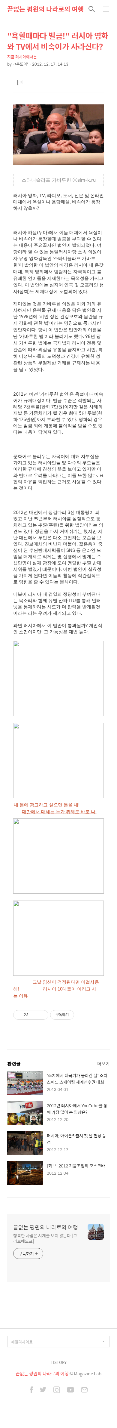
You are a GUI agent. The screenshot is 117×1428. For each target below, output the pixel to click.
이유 (23, 996)
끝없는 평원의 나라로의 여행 (45, 9)
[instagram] (56, 1390)
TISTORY (59, 1362)
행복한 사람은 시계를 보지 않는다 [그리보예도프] (45, 1238)
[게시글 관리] (41, 1014)
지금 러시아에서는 (22, 57)
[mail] (84, 1390)
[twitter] (43, 1390)
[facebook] (31, 1390)
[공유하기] (34, 1014)
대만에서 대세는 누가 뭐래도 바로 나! (59, 811)
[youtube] (70, 1390)
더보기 (103, 1063)
